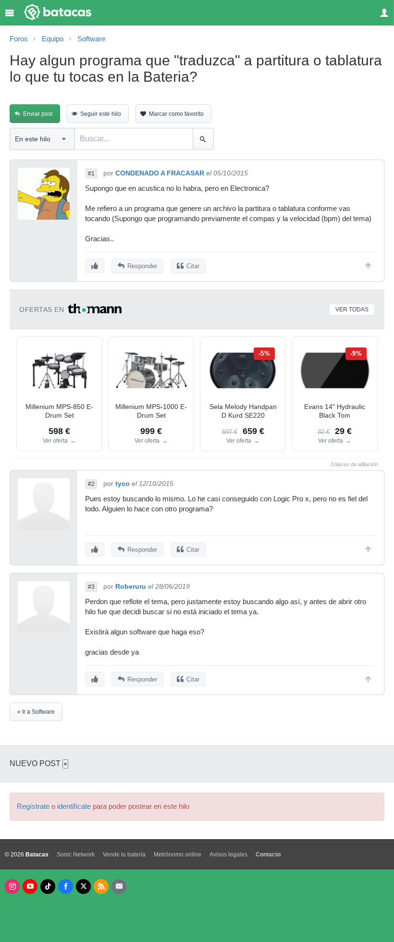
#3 (91, 586)
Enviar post (37, 114)
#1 (91, 173)
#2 (91, 484)
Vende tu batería (124, 854)
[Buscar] (203, 138)
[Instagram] (12, 886)
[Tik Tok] (47, 886)
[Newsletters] (118, 886)
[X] (83, 886)
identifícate (74, 806)
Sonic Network (76, 854)
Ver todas (352, 309)
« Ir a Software (36, 711)
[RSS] (101, 886)
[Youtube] (30, 886)
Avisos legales (228, 854)
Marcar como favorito (176, 114)
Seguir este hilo (100, 114)
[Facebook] (65, 886)
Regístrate (33, 806)
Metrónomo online (177, 854)
